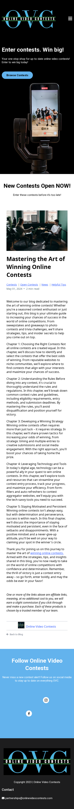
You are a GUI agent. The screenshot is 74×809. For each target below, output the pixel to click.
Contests (11, 284)
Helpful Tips (59, 284)
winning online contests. (47, 553)
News (44, 284)
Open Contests (29, 284)
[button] (70, 19)
